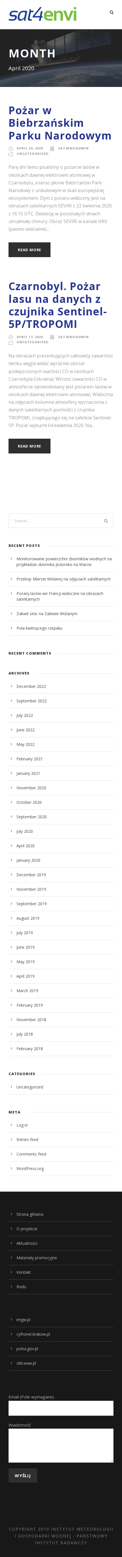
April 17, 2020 (30, 337)
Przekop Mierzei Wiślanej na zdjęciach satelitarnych (63, 579)
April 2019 (25, 976)
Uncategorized (33, 153)
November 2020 (31, 787)
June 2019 (25, 947)
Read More (29, 249)
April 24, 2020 (30, 148)
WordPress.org (30, 1168)
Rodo (21, 1286)
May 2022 (25, 744)
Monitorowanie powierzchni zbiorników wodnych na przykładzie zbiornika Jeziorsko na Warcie (64, 561)
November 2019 (31, 889)
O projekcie (26, 1228)
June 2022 (25, 729)
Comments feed (31, 1154)
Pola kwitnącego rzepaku (39, 628)
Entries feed (27, 1139)
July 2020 (24, 831)
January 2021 (28, 773)
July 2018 (24, 1034)
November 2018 (31, 1019)
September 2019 (31, 903)
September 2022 (31, 700)
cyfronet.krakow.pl (33, 1334)
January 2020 (28, 860)
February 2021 (29, 758)
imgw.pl (23, 1319)
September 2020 (31, 816)
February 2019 (29, 1005)
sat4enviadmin (73, 148)
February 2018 (29, 1048)
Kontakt (23, 1272)
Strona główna (29, 1214)
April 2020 (25, 845)
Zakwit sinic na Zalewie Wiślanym (46, 613)
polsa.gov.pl (27, 1348)
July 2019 (24, 932)
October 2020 (29, 802)
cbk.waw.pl (26, 1363)
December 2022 (31, 686)
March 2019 (27, 990)
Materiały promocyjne (36, 1257)
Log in (22, 1125)
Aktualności (26, 1243)
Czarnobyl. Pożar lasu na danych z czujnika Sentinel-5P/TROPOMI (58, 305)
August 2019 (27, 918)
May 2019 (25, 961)
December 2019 (31, 874)
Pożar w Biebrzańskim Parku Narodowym (60, 123)
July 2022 (24, 715)
